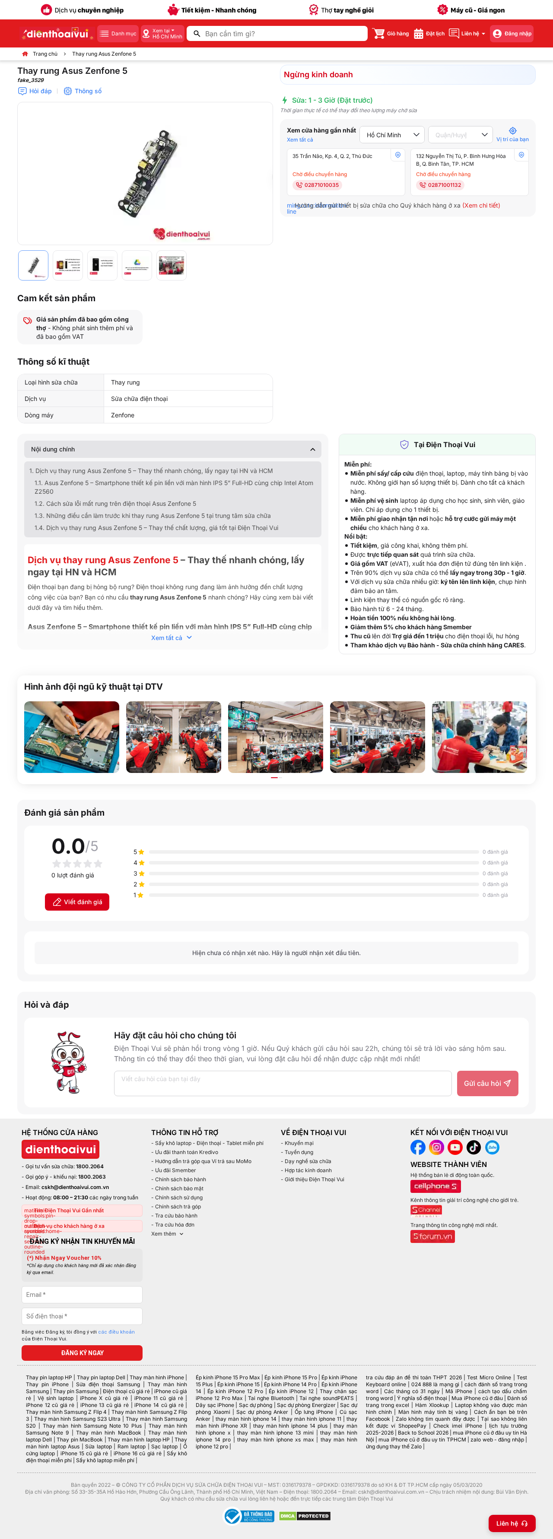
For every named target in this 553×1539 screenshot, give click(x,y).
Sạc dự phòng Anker (262, 1412)
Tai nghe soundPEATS (326, 1398)
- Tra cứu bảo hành (174, 1215)
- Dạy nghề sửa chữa (306, 1161)
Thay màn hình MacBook (108, 1432)
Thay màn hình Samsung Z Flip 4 (66, 1412)
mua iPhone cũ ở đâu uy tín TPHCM (422, 1439)
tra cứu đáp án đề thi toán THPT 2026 (414, 1377)
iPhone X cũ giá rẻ (104, 1398)
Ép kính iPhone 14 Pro (290, 1384)
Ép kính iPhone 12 (291, 1391)
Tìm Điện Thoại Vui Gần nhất (69, 1210)
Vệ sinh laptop (56, 1398)
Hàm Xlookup (432, 1405)
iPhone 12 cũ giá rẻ (50, 1405)
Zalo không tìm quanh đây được (436, 1419)
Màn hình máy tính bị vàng (432, 1412)
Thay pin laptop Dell (101, 1377)
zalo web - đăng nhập (497, 1439)
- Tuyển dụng (297, 1152)
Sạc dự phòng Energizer (306, 1405)
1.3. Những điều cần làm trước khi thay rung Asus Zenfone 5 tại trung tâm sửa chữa (153, 515)
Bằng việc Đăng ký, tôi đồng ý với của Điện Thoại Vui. (78, 1335)
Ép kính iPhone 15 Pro (290, 1377)
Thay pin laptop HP (49, 1377)
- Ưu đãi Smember (173, 1170)
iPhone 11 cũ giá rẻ (158, 1398)
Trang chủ (45, 53)
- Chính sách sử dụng (177, 1197)
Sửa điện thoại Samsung (108, 1384)
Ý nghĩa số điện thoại (422, 1398)
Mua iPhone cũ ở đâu (476, 1398)
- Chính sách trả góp (176, 1206)
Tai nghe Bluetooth (271, 1398)
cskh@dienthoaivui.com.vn (75, 1187)
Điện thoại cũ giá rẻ (126, 1391)
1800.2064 (90, 1166)
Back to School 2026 (423, 1432)
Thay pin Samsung (76, 1391)
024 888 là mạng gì (435, 1384)
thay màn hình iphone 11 (311, 1419)
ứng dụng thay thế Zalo (394, 1446)
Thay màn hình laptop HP (139, 1439)
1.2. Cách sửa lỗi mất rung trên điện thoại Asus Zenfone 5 (115, 503)
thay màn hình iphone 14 (246, 1419)
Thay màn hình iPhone (157, 1377)
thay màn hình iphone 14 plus (290, 1425)
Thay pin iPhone (47, 1384)
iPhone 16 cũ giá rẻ (138, 1453)
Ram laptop (132, 1446)
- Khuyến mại (297, 1143)
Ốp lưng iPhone (314, 1412)
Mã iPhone (458, 1391)
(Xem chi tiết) (481, 205)
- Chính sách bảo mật (177, 1188)
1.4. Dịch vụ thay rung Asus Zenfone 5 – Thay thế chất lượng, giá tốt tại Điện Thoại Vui (156, 527)
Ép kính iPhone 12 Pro (235, 1391)
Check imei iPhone (457, 1425)
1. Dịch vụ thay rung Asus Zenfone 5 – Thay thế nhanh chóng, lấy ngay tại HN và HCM (151, 470)
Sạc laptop (164, 1446)
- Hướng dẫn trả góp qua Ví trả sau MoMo (201, 1161)
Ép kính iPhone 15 (238, 1384)
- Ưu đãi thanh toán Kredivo (184, 1152)
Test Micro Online (489, 1377)
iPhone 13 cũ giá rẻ (104, 1405)
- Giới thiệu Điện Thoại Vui (312, 1179)
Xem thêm (163, 1233)
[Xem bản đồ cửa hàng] (398, 154)
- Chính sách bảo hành (178, 1179)
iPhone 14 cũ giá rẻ (158, 1405)
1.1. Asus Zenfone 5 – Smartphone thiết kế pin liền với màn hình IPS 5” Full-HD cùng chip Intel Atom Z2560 (174, 487)
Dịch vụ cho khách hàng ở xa (69, 1226)
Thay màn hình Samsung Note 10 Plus (92, 1425)
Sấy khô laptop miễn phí (105, 1460)
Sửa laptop (98, 1446)
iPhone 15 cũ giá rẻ (84, 1453)
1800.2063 (92, 1176)
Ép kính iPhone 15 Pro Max (228, 1377)
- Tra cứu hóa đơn (172, 1224)
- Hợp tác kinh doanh (306, 1170)
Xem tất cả (300, 139)
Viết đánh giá (83, 901)
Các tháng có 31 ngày (411, 1391)
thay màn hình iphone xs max (275, 1439)
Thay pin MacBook (80, 1439)
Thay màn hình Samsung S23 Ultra (77, 1419)
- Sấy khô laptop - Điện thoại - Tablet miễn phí (207, 1143)
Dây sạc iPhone (215, 1405)
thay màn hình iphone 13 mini (275, 1432)
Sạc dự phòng (256, 1405)
